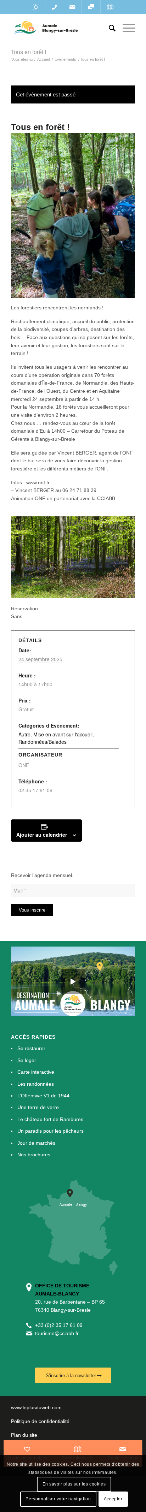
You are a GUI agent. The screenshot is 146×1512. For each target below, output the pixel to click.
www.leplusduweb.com (36, 1407)
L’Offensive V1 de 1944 (43, 1095)
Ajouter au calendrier (41, 834)
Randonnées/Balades (42, 741)
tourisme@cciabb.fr (57, 1333)
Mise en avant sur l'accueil (62, 734)
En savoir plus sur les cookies (74, 1484)
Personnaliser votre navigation (58, 1498)
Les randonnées (35, 1084)
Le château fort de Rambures (50, 1119)
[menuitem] (109, 28)
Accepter (113, 1498)
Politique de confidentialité (40, 1421)
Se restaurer (31, 1048)
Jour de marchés (36, 1143)
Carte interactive (35, 1072)
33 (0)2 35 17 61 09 (60, 1325)
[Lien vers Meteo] (35, 7)
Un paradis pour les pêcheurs (50, 1131)
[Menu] (125, 28)
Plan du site (24, 1435)
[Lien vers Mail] (72, 7)
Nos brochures (33, 1154)
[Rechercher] (109, 28)
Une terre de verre (38, 1107)
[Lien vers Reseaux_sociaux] (91, 7)
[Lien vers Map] (110, 7)
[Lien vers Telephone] (54, 7)
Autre (24, 734)
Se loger (26, 1060)
